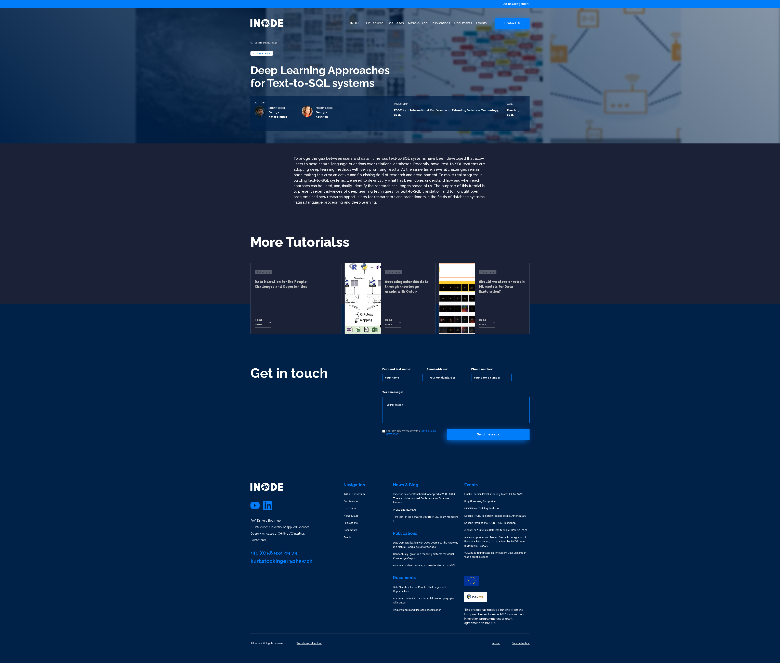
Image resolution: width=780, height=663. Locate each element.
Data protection (521, 643)
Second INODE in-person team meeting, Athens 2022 (495, 515)
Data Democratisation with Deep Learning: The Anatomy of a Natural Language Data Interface (425, 544)
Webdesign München (309, 643)
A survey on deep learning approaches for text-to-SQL (424, 565)
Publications (351, 523)
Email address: (437, 369)
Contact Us (512, 23)
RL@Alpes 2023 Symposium (480, 501)
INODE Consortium (354, 494)
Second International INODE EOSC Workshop (490, 523)
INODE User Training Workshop (482, 508)
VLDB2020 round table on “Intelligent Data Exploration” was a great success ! (495, 554)
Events (347, 537)
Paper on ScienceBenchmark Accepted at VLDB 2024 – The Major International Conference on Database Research (425, 498)
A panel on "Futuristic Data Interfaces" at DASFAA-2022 (495, 530)
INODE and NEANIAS (404, 509)
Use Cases (350, 508)
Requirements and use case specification (417, 610)
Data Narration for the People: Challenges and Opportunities (419, 589)
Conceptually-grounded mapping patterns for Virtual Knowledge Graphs (423, 556)
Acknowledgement (516, 3)
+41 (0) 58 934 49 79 (273, 553)
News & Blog (351, 515)
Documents (350, 530)
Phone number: (482, 369)
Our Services (351, 501)
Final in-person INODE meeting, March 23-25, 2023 (493, 494)
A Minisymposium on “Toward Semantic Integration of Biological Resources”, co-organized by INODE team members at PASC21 (495, 541)
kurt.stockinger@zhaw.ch (281, 561)
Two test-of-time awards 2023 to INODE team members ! (425, 518)
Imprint (496, 643)
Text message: (392, 392)
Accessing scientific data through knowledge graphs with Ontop (423, 600)
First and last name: (396, 369)
